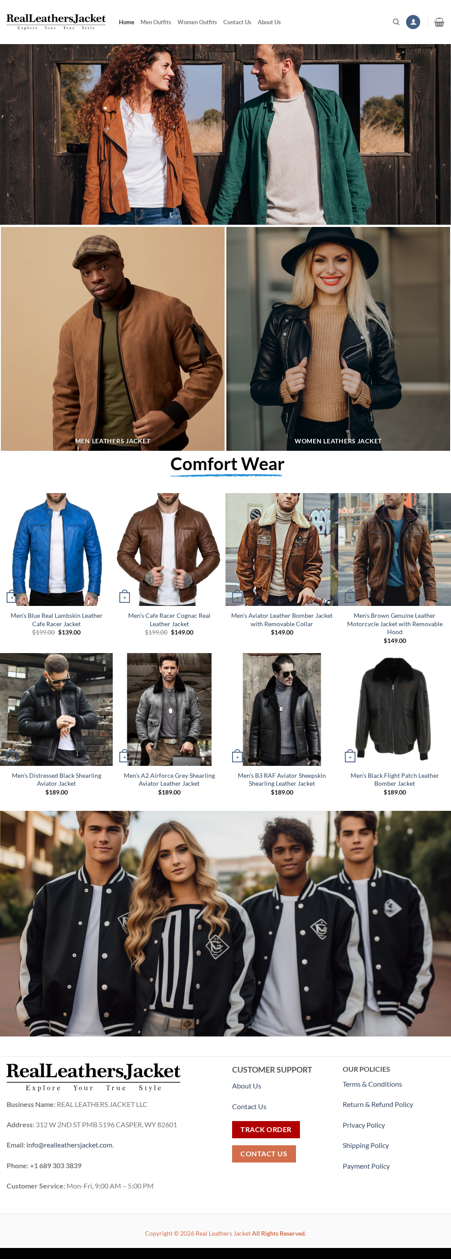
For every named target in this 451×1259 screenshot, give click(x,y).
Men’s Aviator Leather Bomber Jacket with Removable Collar (282, 620)
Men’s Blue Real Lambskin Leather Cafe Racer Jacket (57, 620)
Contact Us (237, 22)
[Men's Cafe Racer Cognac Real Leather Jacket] (169, 549)
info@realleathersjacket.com (69, 1144)
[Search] (396, 22)
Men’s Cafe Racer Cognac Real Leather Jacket (169, 620)
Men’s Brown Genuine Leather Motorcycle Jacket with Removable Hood (395, 623)
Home (126, 22)
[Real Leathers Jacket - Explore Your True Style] (56, 22)
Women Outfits (197, 22)
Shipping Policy (366, 1145)
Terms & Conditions (372, 1084)
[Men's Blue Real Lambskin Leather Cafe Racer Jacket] (56, 549)
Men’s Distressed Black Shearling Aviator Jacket (56, 779)
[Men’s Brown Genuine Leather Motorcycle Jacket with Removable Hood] (394, 549)
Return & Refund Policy (378, 1104)
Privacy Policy (364, 1125)
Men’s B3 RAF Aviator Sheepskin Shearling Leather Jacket (282, 779)
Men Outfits (155, 22)
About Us (269, 22)
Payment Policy (367, 1166)
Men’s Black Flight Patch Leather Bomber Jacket (395, 779)
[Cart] (439, 22)
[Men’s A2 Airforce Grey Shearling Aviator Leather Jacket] (169, 709)
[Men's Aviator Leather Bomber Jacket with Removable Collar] (282, 549)
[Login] (413, 22)
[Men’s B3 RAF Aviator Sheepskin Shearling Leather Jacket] (282, 709)
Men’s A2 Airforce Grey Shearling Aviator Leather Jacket (169, 779)
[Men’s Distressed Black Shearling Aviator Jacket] (56, 709)
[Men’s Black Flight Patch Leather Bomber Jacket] (394, 709)
